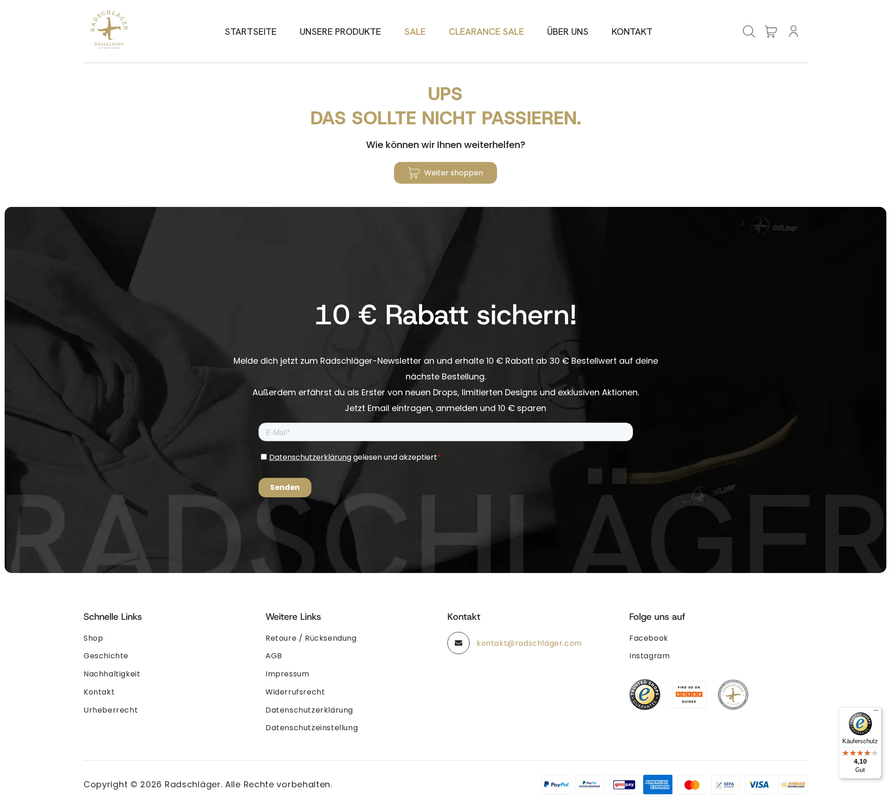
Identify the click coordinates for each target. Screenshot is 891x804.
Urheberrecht (111, 710)
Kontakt (99, 692)
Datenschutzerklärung (309, 710)
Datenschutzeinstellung (311, 727)
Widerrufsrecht (295, 692)
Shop (93, 638)
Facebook (648, 638)
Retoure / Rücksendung (311, 638)
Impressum (287, 674)
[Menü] (876, 712)
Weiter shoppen (453, 172)
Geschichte (106, 655)
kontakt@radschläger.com (529, 643)
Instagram (649, 655)
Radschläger (193, 784)
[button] (749, 31)
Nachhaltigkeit (112, 674)
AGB (273, 655)
